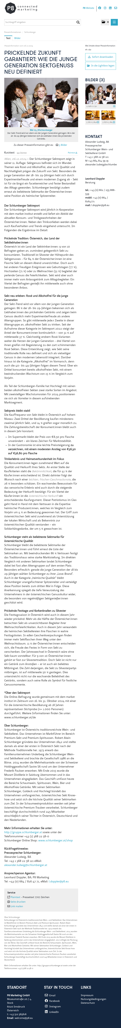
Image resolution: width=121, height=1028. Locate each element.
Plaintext (71, 153)
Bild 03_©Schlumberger (41, 130)
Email (52, 995)
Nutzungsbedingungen (93, 999)
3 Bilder (63, 145)
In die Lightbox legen (102, 66)
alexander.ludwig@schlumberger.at (25, 865)
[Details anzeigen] (114, 106)
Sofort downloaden (102, 57)
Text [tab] (8, 38)
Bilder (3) (95, 80)
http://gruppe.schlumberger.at (23, 832)
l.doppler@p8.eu (59, 881)
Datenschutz (88, 1003)
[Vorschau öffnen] (41, 102)
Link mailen (17, 906)
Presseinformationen (12, 32)
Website (88, 8)
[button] (105, 22)
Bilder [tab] (17, 38)
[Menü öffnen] (114, 22)
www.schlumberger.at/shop (55, 840)
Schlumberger (30, 32)
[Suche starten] (78, 22)
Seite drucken (18, 902)
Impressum (87, 995)
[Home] (24, 8)
